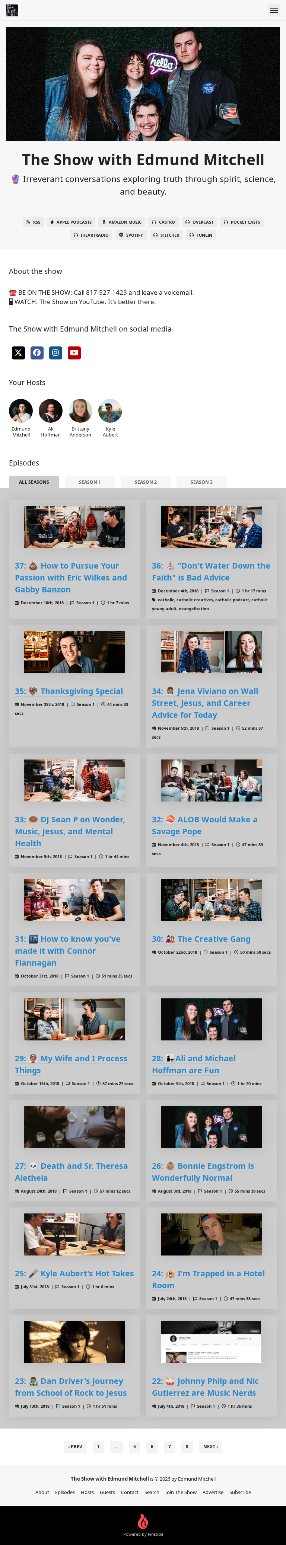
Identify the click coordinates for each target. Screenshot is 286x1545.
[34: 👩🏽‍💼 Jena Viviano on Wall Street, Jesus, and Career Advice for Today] (211, 652)
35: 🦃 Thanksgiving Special (69, 690)
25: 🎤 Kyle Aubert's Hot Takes (74, 1273)
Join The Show (181, 1492)
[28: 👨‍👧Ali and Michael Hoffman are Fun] (211, 1019)
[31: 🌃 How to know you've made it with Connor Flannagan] (74, 900)
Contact (130, 1492)
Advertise (213, 1492)
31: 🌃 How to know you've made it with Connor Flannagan (68, 950)
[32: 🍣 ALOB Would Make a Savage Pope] (211, 780)
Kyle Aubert (110, 431)
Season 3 (202, 482)
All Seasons (34, 482)
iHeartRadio (95, 235)
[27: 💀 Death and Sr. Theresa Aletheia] (74, 1127)
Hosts (87, 1492)
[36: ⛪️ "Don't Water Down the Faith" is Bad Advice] (211, 527)
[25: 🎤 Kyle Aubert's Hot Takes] (74, 1234)
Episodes (65, 1492)
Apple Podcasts (74, 222)
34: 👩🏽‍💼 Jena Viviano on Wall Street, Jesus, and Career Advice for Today (205, 702)
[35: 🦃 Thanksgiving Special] (74, 652)
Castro (167, 222)
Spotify (134, 235)
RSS (36, 222)
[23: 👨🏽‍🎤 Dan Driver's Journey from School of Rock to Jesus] (74, 1342)
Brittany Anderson (80, 431)
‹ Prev (75, 1446)
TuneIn (204, 235)
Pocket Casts (245, 222)
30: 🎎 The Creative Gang (201, 938)
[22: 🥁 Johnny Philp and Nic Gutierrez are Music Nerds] (211, 1342)
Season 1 (90, 482)
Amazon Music (125, 222)
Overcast (203, 222)
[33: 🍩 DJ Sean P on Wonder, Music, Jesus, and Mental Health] (74, 780)
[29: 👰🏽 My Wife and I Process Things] (74, 1019)
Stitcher (170, 235)
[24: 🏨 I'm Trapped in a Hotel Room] (211, 1234)
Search (151, 1492)
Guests (107, 1492)
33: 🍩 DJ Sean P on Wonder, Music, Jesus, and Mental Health (70, 831)
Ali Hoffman (51, 431)
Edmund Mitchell (21, 431)
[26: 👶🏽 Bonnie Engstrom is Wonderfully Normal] (211, 1127)
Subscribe (240, 1492)
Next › (210, 1446)
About (42, 1492)
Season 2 (146, 482)
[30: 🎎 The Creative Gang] (211, 900)
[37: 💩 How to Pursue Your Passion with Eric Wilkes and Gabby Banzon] (74, 527)
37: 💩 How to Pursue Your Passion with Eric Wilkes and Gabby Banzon (71, 577)
